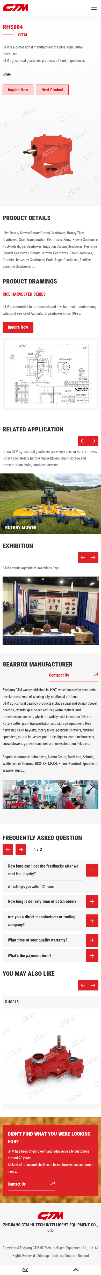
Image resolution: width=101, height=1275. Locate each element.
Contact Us (17, 1184)
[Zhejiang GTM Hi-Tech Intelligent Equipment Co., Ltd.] (50, 1215)
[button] (83, 441)
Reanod (83, 1256)
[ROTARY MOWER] (50, 503)
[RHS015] (51, 1056)
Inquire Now (18, 89)
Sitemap (43, 1256)
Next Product (52, 89)
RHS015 (12, 1001)
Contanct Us (59, 675)
